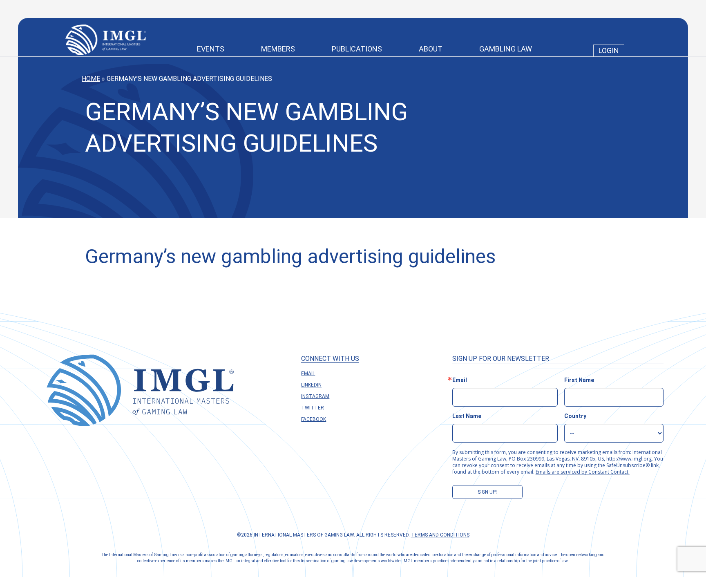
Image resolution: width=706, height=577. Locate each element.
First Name (579, 380)
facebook (313, 419)
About (430, 49)
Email (308, 373)
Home (91, 79)
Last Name (466, 416)
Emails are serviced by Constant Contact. (583, 471)
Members (278, 49)
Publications (357, 49)
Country (575, 416)
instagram (315, 396)
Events (210, 49)
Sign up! (487, 492)
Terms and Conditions (440, 535)
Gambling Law (505, 49)
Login (609, 50)
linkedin (311, 385)
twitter (312, 408)
